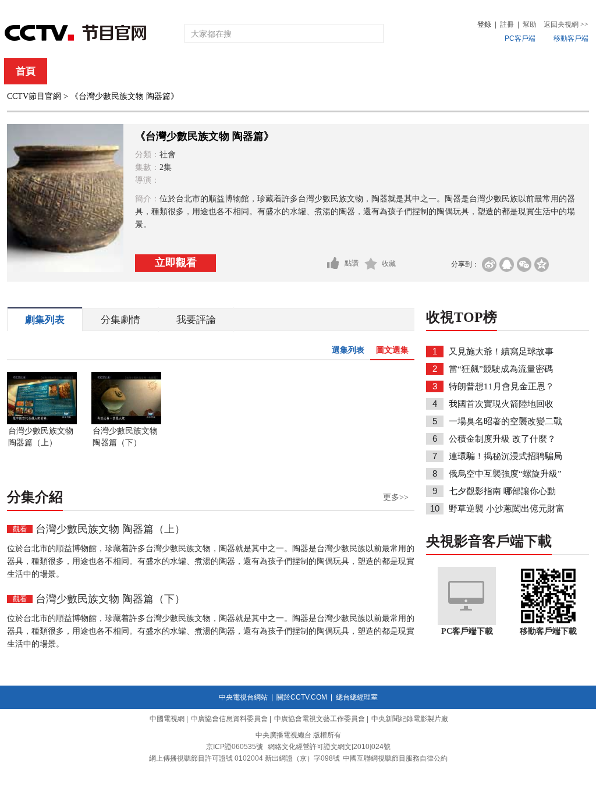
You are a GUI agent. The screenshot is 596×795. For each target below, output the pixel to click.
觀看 (20, 529)
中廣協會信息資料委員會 (229, 719)
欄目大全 (259, 71)
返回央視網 (566, 24)
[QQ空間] (541, 264)
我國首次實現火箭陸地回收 (501, 404)
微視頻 (526, 71)
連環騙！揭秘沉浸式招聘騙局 (505, 456)
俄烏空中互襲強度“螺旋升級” (505, 473)
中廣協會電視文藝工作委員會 (319, 719)
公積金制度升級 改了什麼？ (502, 438)
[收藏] (371, 263)
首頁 (26, 71)
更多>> (396, 497)
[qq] (506, 264)
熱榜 (474, 71)
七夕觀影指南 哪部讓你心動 (502, 491)
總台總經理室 (357, 697)
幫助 (530, 24)
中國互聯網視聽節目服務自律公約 (395, 758)
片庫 (324, 71)
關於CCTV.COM (301, 697)
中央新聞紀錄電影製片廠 (409, 719)
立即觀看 (176, 262)
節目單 (125, 71)
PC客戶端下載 (467, 631)
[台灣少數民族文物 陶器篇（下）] (126, 422)
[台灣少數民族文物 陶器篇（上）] (42, 422)
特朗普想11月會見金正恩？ (501, 386)
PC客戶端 (520, 38)
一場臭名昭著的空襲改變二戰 (505, 421)
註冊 (507, 24)
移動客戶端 (571, 38)
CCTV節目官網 (34, 96)
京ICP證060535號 (234, 747)
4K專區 (373, 71)
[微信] (524, 264)
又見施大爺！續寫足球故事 (501, 351)
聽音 (427, 71)
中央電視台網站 (243, 697)
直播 (73, 71)
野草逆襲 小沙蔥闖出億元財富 (507, 508)
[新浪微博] (489, 264)
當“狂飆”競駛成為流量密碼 (501, 369)
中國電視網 (167, 719)
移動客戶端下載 (548, 631)
